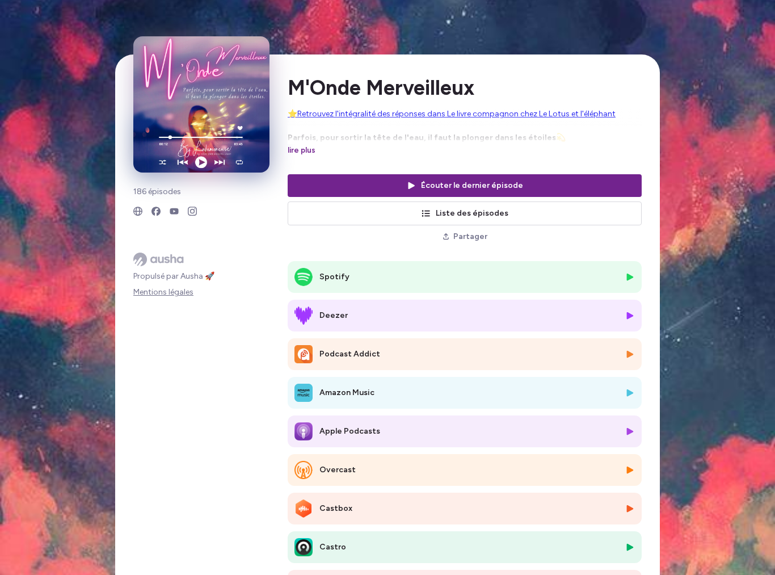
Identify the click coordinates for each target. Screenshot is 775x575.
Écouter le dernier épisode (472, 185)
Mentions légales (163, 292)
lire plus (301, 149)
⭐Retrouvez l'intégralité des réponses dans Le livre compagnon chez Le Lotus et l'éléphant (452, 114)
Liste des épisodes (472, 213)
